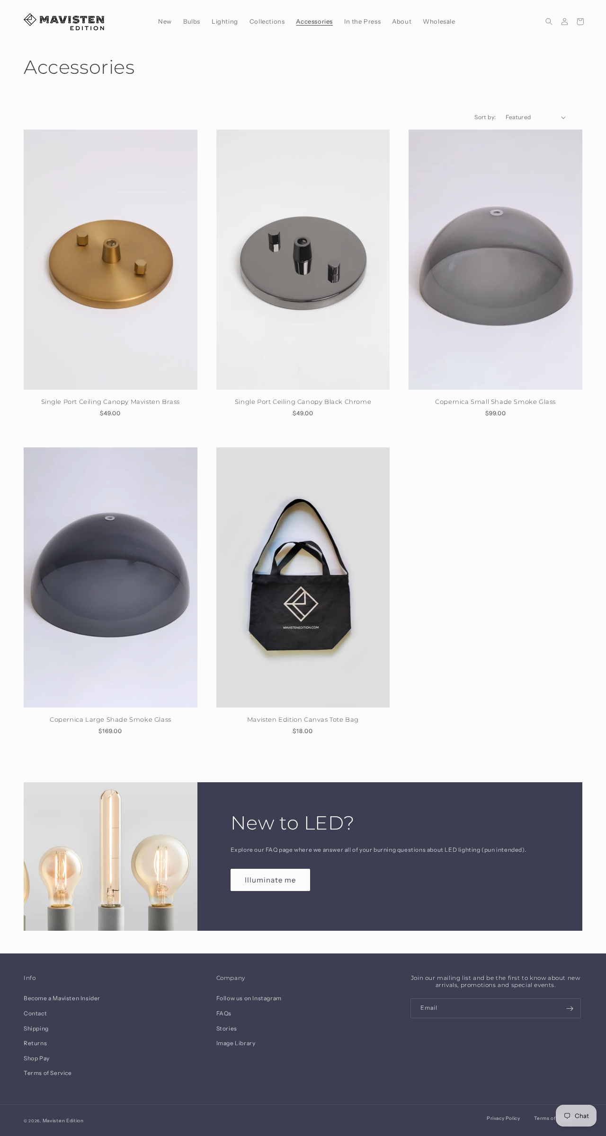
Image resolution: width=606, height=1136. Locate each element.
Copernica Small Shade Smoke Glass (495, 401)
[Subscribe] (570, 1008)
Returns (35, 1043)
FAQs (224, 1013)
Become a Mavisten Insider (62, 998)
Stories (226, 1028)
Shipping (36, 1028)
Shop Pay (37, 1058)
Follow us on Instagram (249, 998)
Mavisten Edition (63, 1121)
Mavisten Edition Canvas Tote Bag (303, 719)
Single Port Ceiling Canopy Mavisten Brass (110, 401)
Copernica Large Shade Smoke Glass (110, 719)
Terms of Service (48, 1072)
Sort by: (485, 117)
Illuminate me (270, 879)
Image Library (236, 1043)
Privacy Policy (503, 1118)
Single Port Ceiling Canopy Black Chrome (303, 401)
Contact (35, 1013)
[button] (192, 21)
